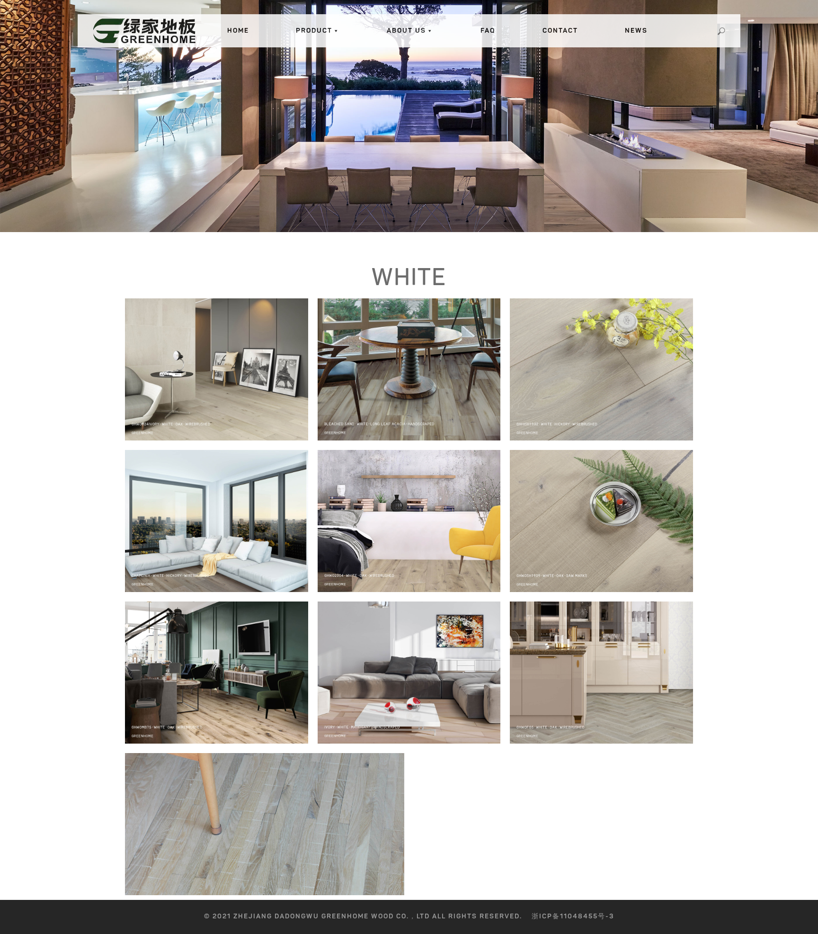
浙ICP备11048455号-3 (573, 916)
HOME (238, 31)
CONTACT (560, 31)
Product (314, 31)
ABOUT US (406, 31)
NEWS (636, 31)
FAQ (488, 31)
